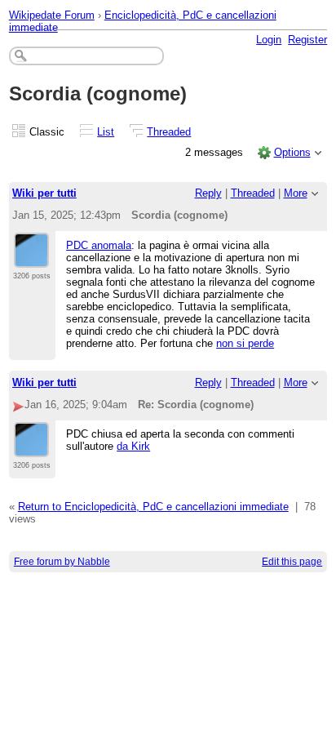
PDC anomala (98, 245)
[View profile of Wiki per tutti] (31, 258)
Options (292, 152)
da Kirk (133, 446)
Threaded (169, 132)
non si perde (245, 343)
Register (307, 39)
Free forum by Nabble (62, 561)
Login (268, 39)
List (105, 132)
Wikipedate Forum (52, 15)
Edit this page (292, 561)
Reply (208, 193)
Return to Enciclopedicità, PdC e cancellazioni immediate (153, 506)
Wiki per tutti (44, 193)
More (295, 193)
